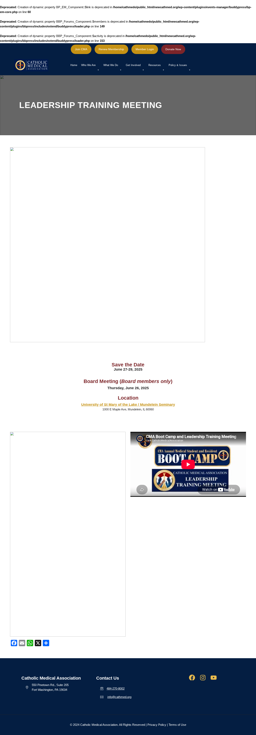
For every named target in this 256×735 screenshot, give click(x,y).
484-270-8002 (116, 688)
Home (73, 65)
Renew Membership (111, 49)
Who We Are (88, 65)
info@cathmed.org (119, 697)
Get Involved (133, 65)
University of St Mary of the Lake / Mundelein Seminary (128, 405)
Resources (154, 65)
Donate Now (173, 49)
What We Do (110, 65)
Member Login (145, 49)
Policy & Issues (178, 65)
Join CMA (81, 49)
